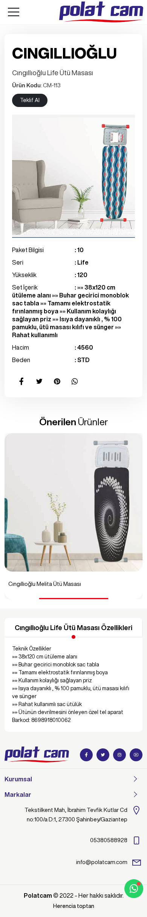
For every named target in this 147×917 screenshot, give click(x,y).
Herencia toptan (73, 906)
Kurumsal (18, 779)
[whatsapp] (133, 888)
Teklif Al (30, 100)
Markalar (18, 795)
